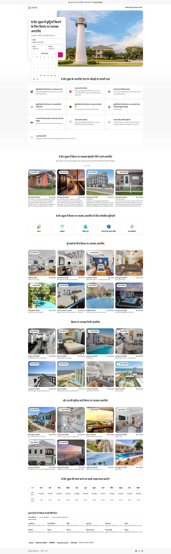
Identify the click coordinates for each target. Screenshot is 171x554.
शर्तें (46, 551)
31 (37, 79)
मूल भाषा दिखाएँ (98, 2)
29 (55, 75)
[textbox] (39, 49)
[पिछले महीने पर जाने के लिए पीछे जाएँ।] (34, 53)
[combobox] (46, 42)
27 (48, 75)
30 (34, 79)
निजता (42, 551)
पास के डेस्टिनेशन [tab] (32, 517)
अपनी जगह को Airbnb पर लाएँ (133, 7)
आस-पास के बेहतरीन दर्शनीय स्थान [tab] (60, 517)
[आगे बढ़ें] (88, 165)
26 (44, 75)
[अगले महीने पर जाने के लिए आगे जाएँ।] (54, 53)
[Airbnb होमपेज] (32, 7)
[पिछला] (82, 165)
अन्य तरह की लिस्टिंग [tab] (44, 517)
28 (51, 75)
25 (41, 75)
